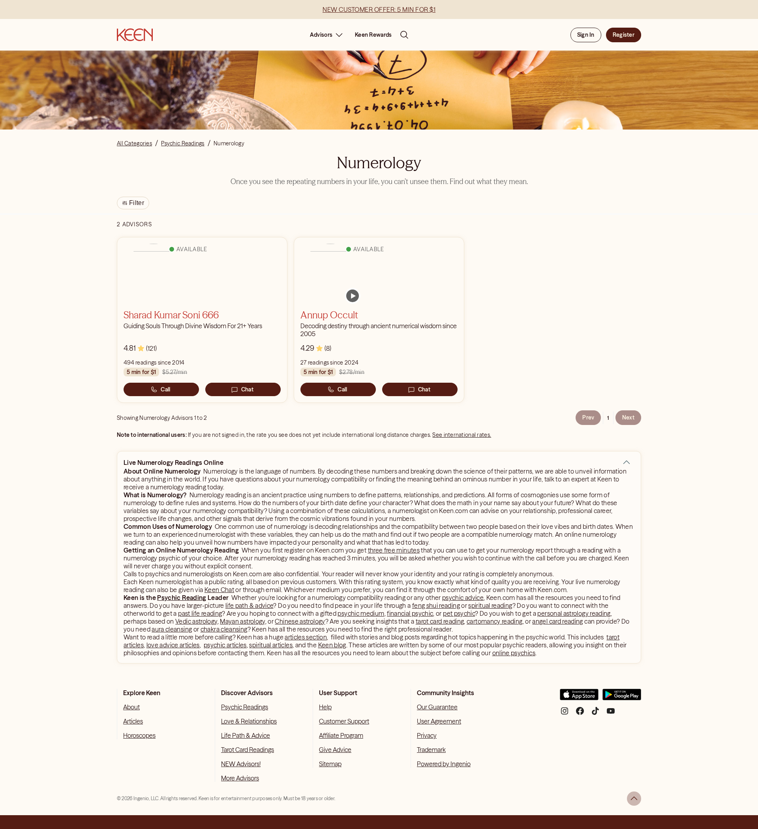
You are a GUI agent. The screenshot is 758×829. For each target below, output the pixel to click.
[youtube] (610, 713)
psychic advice (463, 598)
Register (623, 34)
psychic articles (225, 645)
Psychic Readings (244, 707)
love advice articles (173, 645)
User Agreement (439, 721)
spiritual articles (270, 645)
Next (628, 417)
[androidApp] (621, 697)
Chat (247, 389)
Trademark (431, 750)
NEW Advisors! (241, 764)
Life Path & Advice (245, 735)
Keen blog (332, 645)
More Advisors (240, 778)
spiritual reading (490, 605)
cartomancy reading (494, 621)
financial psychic (410, 613)
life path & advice (249, 605)
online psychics (513, 653)
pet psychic (459, 613)
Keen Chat (219, 590)
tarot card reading (440, 621)
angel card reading (557, 621)
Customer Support (344, 721)
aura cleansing (172, 629)
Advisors (321, 34)
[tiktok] (595, 713)
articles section (306, 637)
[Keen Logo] (135, 34)
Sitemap (330, 764)
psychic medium (361, 613)
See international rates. (461, 434)
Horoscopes (139, 735)
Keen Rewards (373, 34)
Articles (133, 721)
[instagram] (564, 713)
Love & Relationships (249, 721)
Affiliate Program (341, 735)
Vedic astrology (196, 621)
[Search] (404, 34)
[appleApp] (579, 697)
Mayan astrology (242, 621)
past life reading (200, 613)
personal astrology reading (573, 613)
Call (165, 389)
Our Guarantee (437, 707)
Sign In (586, 34)
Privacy (427, 735)
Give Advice (335, 750)
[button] (626, 462)
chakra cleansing (224, 629)
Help (325, 707)
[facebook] (580, 713)
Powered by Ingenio (444, 764)
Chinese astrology (300, 621)
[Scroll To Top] (634, 798)
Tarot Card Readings (247, 750)
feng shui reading (436, 605)
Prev (588, 417)
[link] (352, 295)
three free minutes (394, 550)
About (131, 707)
